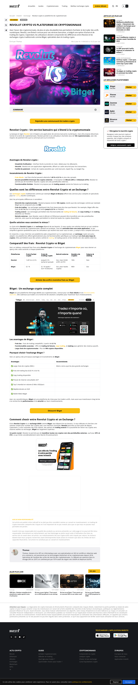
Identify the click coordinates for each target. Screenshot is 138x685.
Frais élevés (19, 177)
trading (17, 196)
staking (51, 238)
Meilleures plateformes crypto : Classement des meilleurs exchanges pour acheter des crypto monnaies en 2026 (125, 26)
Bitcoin (12, 654)
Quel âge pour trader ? (46, 659)
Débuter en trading (45, 656)
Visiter (130, 87)
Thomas (19, 41)
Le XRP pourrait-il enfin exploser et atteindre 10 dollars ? (125, 50)
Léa (99, 41)
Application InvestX (121, 659)
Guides (40, 6)
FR (117, 6)
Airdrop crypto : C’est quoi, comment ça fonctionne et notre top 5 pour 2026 (126, 62)
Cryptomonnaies (53, 6)
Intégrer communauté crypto (121, 145)
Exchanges (13, 662)
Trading (64, 6)
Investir (19, 16)
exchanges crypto (18, 194)
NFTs (11, 667)
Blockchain (13, 664)
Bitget (78, 247)
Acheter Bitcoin (100, 6)
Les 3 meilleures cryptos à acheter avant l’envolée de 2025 (126, 39)
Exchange (27, 16)
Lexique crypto (84, 656)
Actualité (119, 35)
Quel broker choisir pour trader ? (50, 662)
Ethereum (13, 656)
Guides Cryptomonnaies (123, 58)
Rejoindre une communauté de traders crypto (55, 121)
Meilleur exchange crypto (80, 6)
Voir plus (94, 571)
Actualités (31, 6)
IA (10, 669)
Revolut (27, 134)
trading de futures (70, 212)
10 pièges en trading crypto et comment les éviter (126, 72)
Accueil (12, 16)
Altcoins (12, 659)
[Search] (113, 6)
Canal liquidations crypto (88, 662)
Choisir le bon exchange (88, 659)
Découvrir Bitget (55, 411)
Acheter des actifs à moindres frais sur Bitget (55, 280)
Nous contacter (120, 656)
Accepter (129, 682)
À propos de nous (121, 654)
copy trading (60, 346)
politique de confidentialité (82, 682)
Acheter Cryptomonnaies (47, 654)
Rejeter (116, 682)
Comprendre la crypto (87, 654)
